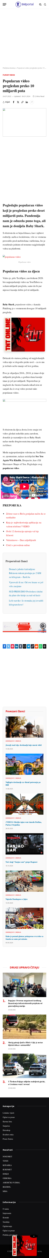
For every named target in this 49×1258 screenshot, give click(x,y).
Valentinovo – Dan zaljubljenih (21, 540)
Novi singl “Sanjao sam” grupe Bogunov (21, 862)
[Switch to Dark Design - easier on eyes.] (44, 4)
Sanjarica (6, 1126)
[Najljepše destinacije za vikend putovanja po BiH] (24, 764)
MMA (5, 1191)
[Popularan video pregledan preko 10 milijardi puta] (24, 122)
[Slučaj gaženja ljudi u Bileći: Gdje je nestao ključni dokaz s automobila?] (24, 1027)
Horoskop (6, 1130)
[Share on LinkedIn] (27, 102)
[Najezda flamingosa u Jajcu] (24, 881)
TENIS (5, 1161)
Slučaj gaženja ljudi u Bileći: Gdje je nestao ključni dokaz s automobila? (25, 1044)
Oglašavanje (7, 1226)
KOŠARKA (7, 1165)
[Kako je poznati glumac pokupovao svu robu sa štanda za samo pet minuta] (24, 918)
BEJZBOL (7, 1187)
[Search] (40, 4)
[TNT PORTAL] (24, 4)
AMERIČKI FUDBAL (11, 1182)
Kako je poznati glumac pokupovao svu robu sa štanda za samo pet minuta (24, 937)
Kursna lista (7, 1121)
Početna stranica (9, 68)
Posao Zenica (8, 1139)
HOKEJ (6, 1174)
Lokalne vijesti (8, 1113)
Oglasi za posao (9, 1117)
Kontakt (6, 1217)
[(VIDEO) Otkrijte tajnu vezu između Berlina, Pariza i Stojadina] (24, 804)
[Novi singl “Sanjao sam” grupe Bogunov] (24, 843)
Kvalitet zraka (8, 1134)
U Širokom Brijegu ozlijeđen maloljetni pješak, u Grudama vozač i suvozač (26, 1083)
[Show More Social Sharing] (32, 102)
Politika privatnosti (10, 1235)
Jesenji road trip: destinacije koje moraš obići (24, 745)
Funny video (9, 75)
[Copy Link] (22, 102)
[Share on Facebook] (14, 102)
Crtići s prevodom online (18, 545)
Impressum (7, 1213)
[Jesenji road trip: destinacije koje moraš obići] (24, 727)
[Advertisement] (24, 38)
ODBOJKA (7, 1178)
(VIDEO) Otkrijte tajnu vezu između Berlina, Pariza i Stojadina (24, 823)
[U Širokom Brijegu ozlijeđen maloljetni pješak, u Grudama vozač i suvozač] (24, 1066)
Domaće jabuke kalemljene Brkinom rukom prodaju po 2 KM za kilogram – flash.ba (25, 573)
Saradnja (6, 1222)
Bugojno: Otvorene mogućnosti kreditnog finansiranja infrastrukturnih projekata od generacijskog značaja (25, 1003)
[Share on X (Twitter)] (18, 102)
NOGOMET (7, 1156)
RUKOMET (7, 1169)
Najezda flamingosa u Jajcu (16, 899)
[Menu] (4, 4)
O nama (6, 1209)
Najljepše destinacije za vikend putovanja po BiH (23, 783)
